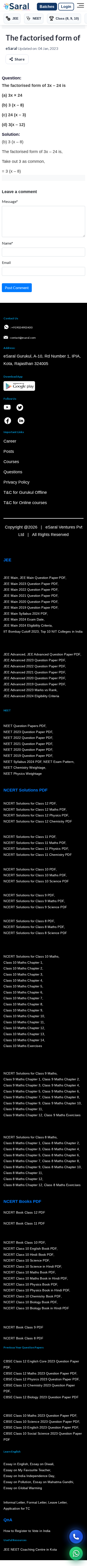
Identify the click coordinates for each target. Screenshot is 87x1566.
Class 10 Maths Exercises (22, 1046)
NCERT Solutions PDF (25, 790)
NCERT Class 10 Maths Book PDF (29, 1272)
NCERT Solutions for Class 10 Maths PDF (34, 875)
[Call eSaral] (76, 1536)
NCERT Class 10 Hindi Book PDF (28, 1254)
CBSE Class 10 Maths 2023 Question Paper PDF (39, 1415)
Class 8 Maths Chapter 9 (21, 1167)
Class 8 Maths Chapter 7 (21, 1161)
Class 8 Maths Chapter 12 (22, 1179)
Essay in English (15, 1464)
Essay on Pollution (17, 1482)
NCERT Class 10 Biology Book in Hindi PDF (36, 1308)
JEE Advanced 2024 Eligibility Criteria (31, 696)
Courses (11, 461)
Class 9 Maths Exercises (62, 1115)
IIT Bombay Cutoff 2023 (21, 631)
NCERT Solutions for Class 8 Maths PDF (33, 927)
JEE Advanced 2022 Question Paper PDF (34, 666)
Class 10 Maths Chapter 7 (22, 998)
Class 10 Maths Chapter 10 (23, 1016)
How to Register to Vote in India (26, 1531)
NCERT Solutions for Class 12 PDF (29, 803)
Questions (12, 472)
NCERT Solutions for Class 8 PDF (28, 921)
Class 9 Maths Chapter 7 (21, 1097)
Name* (7, 243)
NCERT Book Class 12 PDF (24, 1212)
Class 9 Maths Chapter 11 (22, 1109)
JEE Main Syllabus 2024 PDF (25, 613)
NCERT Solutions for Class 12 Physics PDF (35, 815)
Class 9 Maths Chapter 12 (22, 1115)
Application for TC (16, 1508)
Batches (47, 7)
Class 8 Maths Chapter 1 (21, 1143)
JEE (7, 560)
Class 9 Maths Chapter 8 (60, 1097)
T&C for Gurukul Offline (25, 492)
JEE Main (10, 578)
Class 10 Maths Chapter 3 (22, 974)
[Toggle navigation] (80, 6)
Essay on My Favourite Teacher (26, 1470)
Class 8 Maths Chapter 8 (60, 1161)
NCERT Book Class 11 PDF (24, 1223)
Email (6, 262)
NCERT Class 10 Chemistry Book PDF (32, 1296)
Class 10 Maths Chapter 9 (22, 1010)
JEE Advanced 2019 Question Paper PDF (34, 684)
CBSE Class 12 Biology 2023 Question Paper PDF (40, 1397)
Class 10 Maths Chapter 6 (22, 992)
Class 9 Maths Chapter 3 (21, 1085)
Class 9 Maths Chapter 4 (60, 1085)
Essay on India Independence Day (28, 1476)
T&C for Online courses (25, 502)
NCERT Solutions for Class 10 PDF (29, 869)
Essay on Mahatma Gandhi (53, 1482)
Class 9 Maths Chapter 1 (21, 1079)
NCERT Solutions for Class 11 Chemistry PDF (37, 854)
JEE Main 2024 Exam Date (23, 619)
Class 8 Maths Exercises (62, 1185)
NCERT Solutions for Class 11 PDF (29, 837)
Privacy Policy (16, 482)
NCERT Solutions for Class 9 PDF (28, 895)
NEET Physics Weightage (22, 773)
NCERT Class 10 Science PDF (26, 1260)
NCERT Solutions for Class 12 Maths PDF (34, 809)
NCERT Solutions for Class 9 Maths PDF (33, 901)
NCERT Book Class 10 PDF (24, 1243)
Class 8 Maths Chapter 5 (21, 1155)
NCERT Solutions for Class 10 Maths (30, 956)
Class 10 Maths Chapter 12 (23, 1028)
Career (9, 441)
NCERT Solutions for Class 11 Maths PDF (34, 843)
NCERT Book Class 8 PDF (23, 1338)
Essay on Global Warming (22, 1488)
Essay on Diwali (42, 1464)
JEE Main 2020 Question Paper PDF (30, 602)
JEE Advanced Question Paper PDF (53, 654)
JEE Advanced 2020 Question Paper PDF (34, 678)
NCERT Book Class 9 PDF (23, 1327)
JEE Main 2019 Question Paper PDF (30, 607)
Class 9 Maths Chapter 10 (61, 1103)
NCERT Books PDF (22, 1201)
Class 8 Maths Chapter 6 (60, 1155)
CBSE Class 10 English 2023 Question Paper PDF (40, 1427)
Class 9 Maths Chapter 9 (21, 1103)
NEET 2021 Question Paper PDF (27, 744)
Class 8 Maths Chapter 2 (60, 1143)
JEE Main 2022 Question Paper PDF (30, 589)
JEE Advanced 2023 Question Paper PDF (34, 660)
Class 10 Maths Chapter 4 (22, 980)
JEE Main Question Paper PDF (42, 578)
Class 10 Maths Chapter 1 (22, 962)
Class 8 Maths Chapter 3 (21, 1149)
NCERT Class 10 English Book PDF (30, 1248)
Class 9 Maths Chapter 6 (60, 1091)
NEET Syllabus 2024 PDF (22, 762)
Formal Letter (36, 1503)
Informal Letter (14, 1503)
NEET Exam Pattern (58, 762)
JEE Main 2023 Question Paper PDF (30, 584)
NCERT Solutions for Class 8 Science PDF (35, 933)
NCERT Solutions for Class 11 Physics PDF (35, 848)
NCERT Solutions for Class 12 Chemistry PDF (37, 821)
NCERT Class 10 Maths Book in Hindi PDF (35, 1278)
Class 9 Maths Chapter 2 (60, 1079)
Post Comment (17, 287)
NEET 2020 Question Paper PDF (27, 749)
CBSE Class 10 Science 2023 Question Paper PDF (41, 1421)
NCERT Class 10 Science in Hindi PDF (32, 1266)
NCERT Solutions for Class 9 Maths (30, 1073)
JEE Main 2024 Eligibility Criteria (27, 625)
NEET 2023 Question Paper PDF (27, 732)
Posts (8, 451)
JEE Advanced (14, 654)
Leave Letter (57, 1503)
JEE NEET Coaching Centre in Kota (30, 1549)
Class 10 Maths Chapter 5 (22, 986)
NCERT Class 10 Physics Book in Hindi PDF (36, 1290)
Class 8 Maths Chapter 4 (60, 1149)
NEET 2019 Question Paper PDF (27, 755)
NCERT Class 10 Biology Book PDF (30, 1302)
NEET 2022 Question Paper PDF (27, 738)
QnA (7, 1520)
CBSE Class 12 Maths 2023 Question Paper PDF (39, 1373)
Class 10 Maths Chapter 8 (22, 1004)
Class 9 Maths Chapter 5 (21, 1091)
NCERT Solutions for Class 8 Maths (30, 1137)
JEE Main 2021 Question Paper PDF (30, 595)
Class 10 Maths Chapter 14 (23, 1040)
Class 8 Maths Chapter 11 (22, 1173)
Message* (10, 201)
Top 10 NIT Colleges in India (62, 631)
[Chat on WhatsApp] (76, 1553)
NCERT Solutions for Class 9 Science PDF (35, 907)
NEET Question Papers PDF (24, 726)
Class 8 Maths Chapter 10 (61, 1167)
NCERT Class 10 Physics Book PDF (30, 1284)
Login (66, 7)
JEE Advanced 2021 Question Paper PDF (34, 672)
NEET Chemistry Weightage (24, 767)
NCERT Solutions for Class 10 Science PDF (36, 881)
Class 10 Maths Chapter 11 (23, 1022)
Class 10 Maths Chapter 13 (23, 1034)
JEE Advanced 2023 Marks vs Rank (30, 690)
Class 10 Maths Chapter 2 (22, 968)
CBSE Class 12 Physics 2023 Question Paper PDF (41, 1379)
